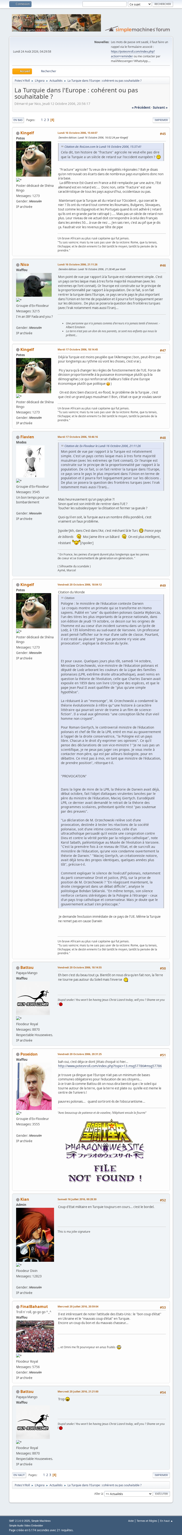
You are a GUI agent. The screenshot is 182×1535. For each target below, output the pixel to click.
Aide (131, 1520)
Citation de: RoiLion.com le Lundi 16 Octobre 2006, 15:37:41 (102, 147)
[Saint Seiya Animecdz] (18, 322)
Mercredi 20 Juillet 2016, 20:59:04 (78, 1306)
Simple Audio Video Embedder (26, 1525)
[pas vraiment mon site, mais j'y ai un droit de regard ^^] (18, 508)
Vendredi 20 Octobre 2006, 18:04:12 (80, 584)
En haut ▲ (166, 1520)
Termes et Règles (147, 1520)
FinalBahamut (34, 1306)
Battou (27, 967)
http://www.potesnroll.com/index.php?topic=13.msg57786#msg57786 (110, 1066)
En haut (19, 1475)
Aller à (98, 1493)
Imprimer (161, 120)
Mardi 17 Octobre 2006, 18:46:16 (78, 437)
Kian (24, 1199)
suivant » (160, 107)
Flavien (27, 436)
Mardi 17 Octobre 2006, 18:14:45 (78, 349)
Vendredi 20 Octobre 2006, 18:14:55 (80, 967)
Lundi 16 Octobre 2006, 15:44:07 (77, 132)
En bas (18, 120)
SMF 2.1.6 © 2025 (19, 1520)
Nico (24, 264)
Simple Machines (41, 1520)
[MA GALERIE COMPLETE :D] (18, 1130)
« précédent (141, 107)
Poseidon (29, 1054)
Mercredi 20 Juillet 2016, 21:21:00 (78, 1391)
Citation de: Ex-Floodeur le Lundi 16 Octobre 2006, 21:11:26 (102, 446)
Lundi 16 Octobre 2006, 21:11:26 (77, 264)
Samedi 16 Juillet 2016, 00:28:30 (77, 1199)
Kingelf (27, 132)
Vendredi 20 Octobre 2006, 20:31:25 (80, 1054)
